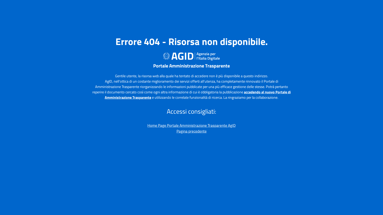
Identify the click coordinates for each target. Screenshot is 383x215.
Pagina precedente (192, 131)
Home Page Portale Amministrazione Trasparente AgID (191, 125)
